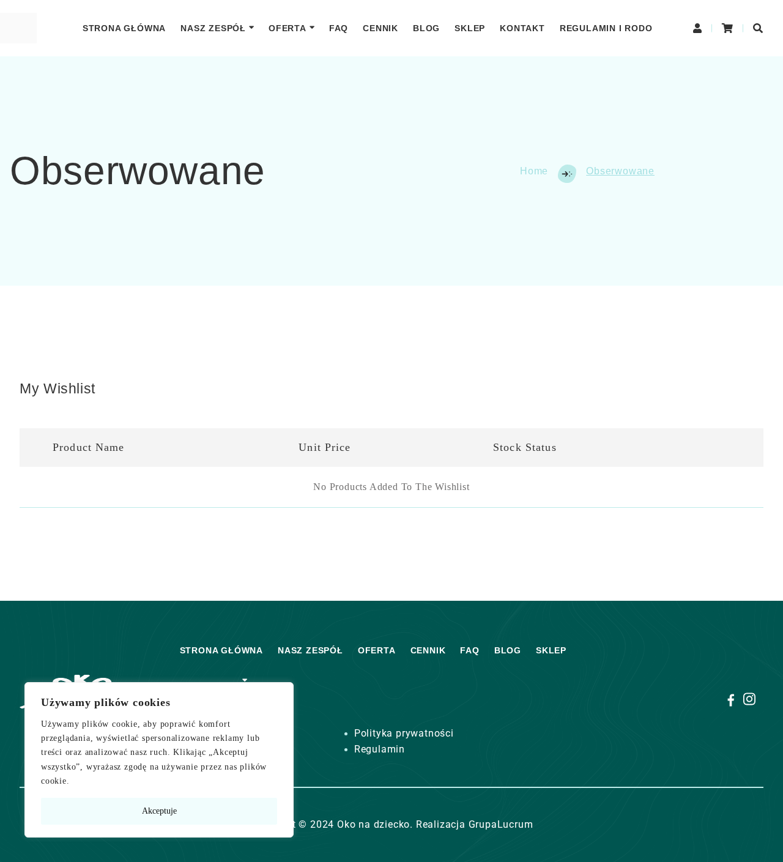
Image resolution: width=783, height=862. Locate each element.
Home (534, 171)
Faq (338, 28)
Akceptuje (159, 811)
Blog (426, 28)
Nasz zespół (213, 28)
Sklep (470, 28)
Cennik (380, 28)
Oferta (287, 28)
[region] (159, 760)
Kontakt (522, 28)
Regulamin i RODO (606, 28)
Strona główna (124, 28)
